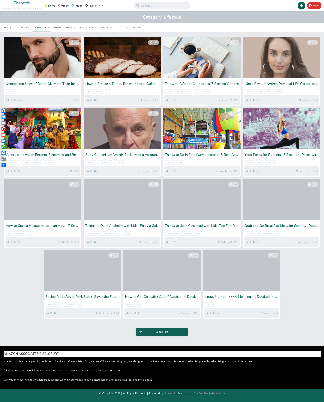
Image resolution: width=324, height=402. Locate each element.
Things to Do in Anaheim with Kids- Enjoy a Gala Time (122, 226)
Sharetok (22, 3)
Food (88, 91)
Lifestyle (40, 27)
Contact (23, 27)
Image (78, 6)
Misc (189, 91)
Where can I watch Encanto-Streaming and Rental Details (43, 155)
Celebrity (250, 91)
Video (65, 6)
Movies (49, 162)
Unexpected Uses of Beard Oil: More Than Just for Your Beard (43, 84)
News (51, 6)
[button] (301, 5)
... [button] (101, 5)
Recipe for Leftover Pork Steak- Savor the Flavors (82, 297)
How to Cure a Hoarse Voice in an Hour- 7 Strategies (43, 226)
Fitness (249, 162)
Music (92, 6)
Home (7, 27)
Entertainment (264, 91)
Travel (137, 27)
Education (86, 27)
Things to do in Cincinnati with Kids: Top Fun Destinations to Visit (202, 226)
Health (27, 162)
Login (316, 5)
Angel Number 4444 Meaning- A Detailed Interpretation (242, 297)
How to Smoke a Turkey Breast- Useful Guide (120, 84)
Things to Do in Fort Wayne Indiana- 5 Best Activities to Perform (202, 155)
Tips (120, 27)
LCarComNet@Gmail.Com (209, 393)
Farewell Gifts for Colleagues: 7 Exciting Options (202, 84)
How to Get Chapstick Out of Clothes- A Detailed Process (162, 297)
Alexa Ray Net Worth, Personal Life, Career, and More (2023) (281, 84)
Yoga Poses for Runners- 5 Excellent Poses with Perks (281, 155)
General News (63, 27)
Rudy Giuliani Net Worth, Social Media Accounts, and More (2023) (122, 155)
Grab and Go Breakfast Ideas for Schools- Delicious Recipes (281, 226)
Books (168, 91)
